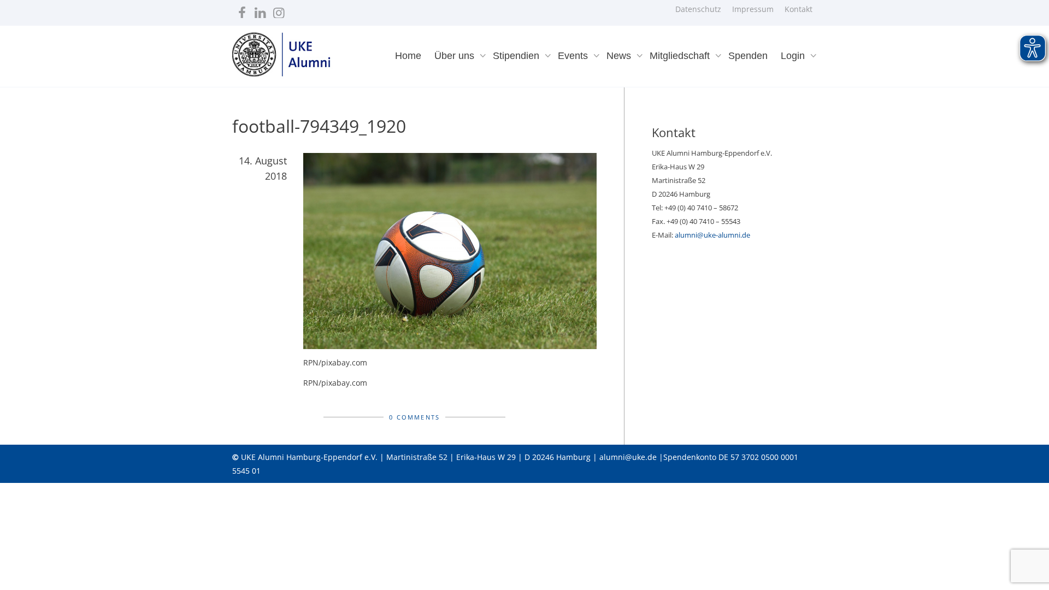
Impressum (753, 9)
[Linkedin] (260, 10)
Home (408, 55)
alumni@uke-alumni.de (712, 235)
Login (794, 55)
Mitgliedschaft (681, 55)
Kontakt (798, 9)
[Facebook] (242, 10)
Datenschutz (698, 9)
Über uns (455, 55)
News (620, 55)
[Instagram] (279, 10)
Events (574, 55)
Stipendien (517, 55)
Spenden (748, 55)
